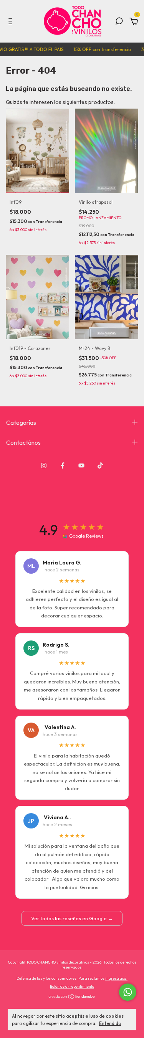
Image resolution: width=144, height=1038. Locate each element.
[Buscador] (119, 22)
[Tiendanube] (72, 997)
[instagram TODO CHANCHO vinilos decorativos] (44, 465)
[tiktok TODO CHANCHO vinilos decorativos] (100, 465)
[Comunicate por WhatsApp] (127, 992)
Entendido (110, 1023)
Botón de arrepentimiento (72, 986)
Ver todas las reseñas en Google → (72, 918)
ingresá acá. (116, 978)
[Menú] (12, 22)
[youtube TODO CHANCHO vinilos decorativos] (81, 465)
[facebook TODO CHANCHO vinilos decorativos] (63, 465)
